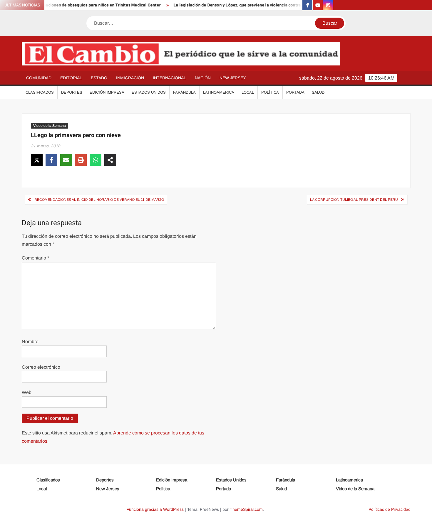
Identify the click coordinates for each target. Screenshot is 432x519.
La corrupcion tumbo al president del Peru (354, 200)
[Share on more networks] (110, 160)
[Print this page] (81, 160)
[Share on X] (37, 160)
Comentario (35, 257)
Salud (318, 92)
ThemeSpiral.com (246, 509)
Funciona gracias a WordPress (155, 509)
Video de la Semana (49, 126)
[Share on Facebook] (51, 160)
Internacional (169, 77)
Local (248, 92)
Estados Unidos (149, 92)
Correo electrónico (41, 367)
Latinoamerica (218, 92)
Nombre (30, 341)
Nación (203, 77)
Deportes (71, 92)
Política (270, 92)
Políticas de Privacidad (390, 509)
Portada (295, 92)
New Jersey (233, 77)
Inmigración (130, 77)
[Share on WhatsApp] (95, 160)
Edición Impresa (107, 92)
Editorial (71, 77)
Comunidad (38, 77)
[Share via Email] (66, 160)
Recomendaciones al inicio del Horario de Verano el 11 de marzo (99, 200)
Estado (99, 77)
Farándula (184, 92)
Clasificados (40, 92)
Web (26, 392)
